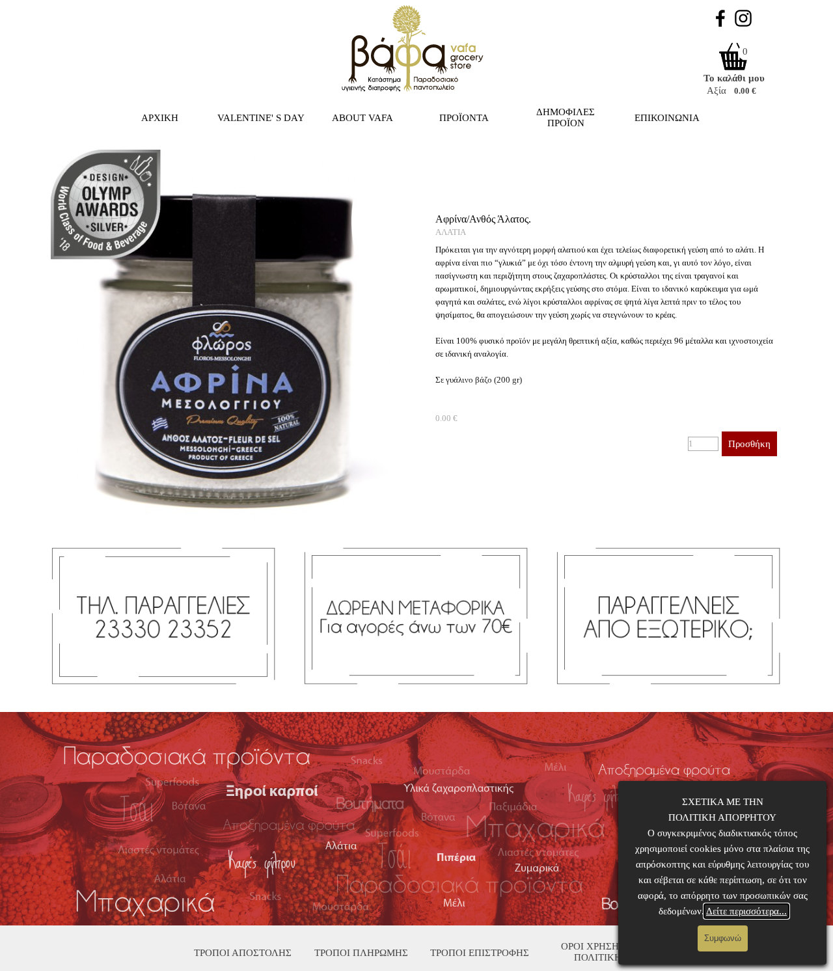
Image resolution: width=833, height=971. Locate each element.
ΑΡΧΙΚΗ (159, 118)
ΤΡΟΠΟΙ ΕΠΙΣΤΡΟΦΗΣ (479, 953)
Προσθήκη (749, 444)
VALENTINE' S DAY (261, 118)
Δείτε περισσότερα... (746, 911)
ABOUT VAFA (362, 118)
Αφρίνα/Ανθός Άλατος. (483, 219)
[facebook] (720, 18)
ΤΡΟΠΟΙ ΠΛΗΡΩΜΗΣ (361, 953)
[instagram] (743, 18)
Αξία (716, 90)
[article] (606, 334)
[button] (227, 149)
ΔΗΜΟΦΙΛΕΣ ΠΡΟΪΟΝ (565, 117)
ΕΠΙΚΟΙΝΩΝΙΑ (667, 118)
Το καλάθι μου (734, 78)
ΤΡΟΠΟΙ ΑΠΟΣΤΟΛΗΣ (243, 953)
